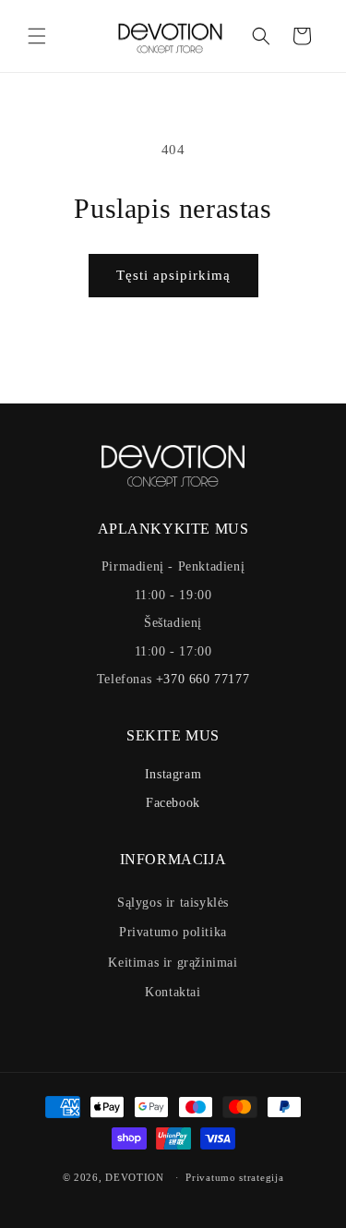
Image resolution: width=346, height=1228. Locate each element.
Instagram (173, 774)
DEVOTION (134, 1177)
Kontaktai (172, 992)
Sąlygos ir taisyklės (173, 902)
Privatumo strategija (234, 1177)
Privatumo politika (173, 932)
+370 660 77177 (202, 679)
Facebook (173, 803)
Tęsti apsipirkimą (173, 275)
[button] (37, 36)
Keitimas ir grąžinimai (172, 962)
